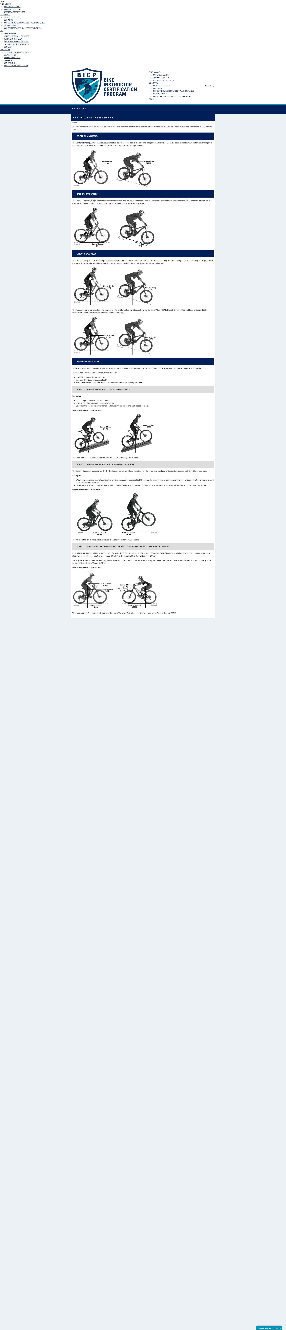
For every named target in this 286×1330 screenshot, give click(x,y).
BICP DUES (8, 20)
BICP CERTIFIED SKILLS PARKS (16, 65)
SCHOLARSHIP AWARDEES (18, 44)
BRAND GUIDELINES (12, 57)
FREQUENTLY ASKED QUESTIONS (17, 52)
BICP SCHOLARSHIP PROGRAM (16, 41)
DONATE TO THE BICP (13, 39)
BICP (2, 31)
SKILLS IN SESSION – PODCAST (16, 36)
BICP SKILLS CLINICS (12, 6)
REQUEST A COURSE (12, 17)
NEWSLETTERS (10, 55)
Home (77, 108)
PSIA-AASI (8, 60)
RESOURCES (5, 49)
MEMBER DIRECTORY (12, 9)
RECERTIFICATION (11, 25)
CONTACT (8, 47)
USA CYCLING (9, 63)
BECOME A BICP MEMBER (14, 12)
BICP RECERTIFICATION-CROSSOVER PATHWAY (23, 28)
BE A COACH (5, 15)
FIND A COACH (6, 4)
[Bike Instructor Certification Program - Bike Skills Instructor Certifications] (104, 85)
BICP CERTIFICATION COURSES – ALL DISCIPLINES (24, 23)
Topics (83, 108)
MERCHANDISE (10, 33)
